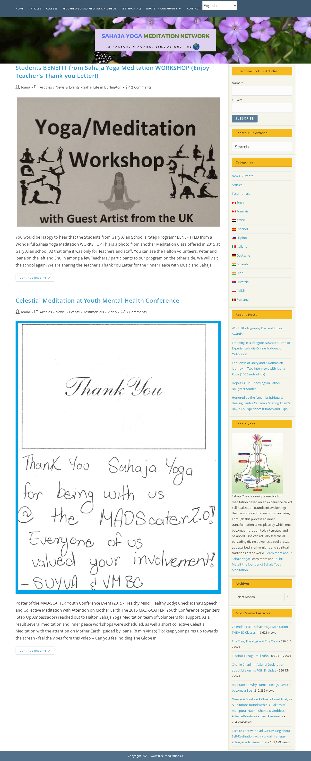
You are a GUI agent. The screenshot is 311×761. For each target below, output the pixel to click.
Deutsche (243, 255)
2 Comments (141, 87)
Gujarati (242, 264)
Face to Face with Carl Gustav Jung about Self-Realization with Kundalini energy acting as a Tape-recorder (261, 736)
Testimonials (93, 312)
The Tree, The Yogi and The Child (255, 641)
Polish (240, 290)
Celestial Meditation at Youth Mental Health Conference (97, 300)
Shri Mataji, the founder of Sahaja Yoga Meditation (257, 564)
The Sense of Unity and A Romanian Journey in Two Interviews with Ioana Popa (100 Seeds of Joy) (258, 368)
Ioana (25, 87)
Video (112, 312)
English (241, 202)
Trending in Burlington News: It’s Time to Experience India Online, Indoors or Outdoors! (261, 348)
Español (242, 229)
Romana (242, 299)
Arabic (240, 220)
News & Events (68, 87)
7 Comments (136, 312)
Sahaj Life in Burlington (102, 87)
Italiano (241, 246)
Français (242, 211)
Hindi (240, 273)
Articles (46, 87)
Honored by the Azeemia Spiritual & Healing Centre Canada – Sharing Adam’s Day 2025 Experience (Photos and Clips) (261, 403)
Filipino (241, 237)
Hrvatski (242, 282)
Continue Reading (37, 278)
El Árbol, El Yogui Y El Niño (250, 656)
